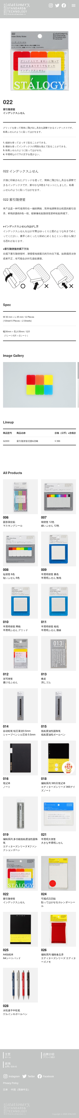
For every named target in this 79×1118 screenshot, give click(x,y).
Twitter (31, 1076)
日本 (5, 1089)
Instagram (14, 1076)
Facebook (48, 1076)
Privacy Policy (10, 1083)
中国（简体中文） (20, 1089)
